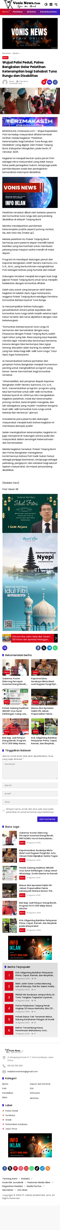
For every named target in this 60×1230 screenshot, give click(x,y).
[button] (46, 4)
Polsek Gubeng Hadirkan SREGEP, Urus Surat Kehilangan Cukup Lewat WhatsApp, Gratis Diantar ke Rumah (15, 711)
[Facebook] (38, 647)
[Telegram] (49, 647)
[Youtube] (26, 1168)
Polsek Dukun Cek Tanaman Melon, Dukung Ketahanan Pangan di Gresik (34, 1018)
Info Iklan (22, 1190)
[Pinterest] (15, 1168)
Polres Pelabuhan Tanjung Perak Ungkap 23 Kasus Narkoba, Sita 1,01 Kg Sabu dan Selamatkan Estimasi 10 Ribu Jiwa (34, 1007)
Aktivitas (34, 1098)
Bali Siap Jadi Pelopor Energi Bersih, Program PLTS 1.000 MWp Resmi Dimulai (14, 741)
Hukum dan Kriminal (40, 1084)
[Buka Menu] (51, 4)
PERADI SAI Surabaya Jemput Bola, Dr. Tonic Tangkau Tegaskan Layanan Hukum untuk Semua (35, 996)
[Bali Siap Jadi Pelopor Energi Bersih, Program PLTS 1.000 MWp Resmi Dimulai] (15, 726)
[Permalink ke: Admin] (5, 82)
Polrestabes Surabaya (16, 1124)
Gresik (8, 1119)
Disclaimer (7, 1190)
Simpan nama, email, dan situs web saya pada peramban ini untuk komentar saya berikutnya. (30, 811)
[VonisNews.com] (21, 4)
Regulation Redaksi (12, 1186)
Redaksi (25, 1178)
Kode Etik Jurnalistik (12, 1182)
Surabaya (10, 1115)
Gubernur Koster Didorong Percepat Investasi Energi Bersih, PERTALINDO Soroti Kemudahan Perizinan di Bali (15, 681)
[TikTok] (37, 1168)
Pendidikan (7, 1093)
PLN (31, 1088)
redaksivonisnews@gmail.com (22, 1071)
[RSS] (47, 1168)
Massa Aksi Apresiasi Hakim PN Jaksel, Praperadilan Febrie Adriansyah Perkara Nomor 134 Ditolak (42, 711)
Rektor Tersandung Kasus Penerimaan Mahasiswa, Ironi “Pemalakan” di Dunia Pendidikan (32, 1029)
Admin (11, 81)
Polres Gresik (11, 1110)
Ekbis (4, 1097)
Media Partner (34, 1186)
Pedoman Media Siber (38, 1182)
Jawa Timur (11, 1128)
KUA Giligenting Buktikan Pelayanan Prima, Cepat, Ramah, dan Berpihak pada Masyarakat (44, 741)
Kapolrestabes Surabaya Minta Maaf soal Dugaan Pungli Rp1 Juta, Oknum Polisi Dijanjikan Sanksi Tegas (43, 681)
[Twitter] (43, 647)
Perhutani (35, 1093)
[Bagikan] (55, 82)
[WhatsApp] (55, 647)
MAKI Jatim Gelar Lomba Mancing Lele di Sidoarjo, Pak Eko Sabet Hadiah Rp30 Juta (35, 985)
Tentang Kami (9, 1178)
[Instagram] (20, 1168)
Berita (5, 57)
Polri (4, 1088)
